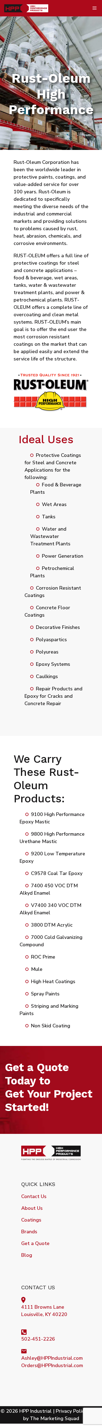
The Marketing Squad (54, 1418)
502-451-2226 (38, 1339)
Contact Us (34, 1196)
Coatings (31, 1220)
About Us (32, 1208)
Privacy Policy (71, 1411)
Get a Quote (35, 1243)
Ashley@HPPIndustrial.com (52, 1358)
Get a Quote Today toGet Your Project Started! (48, 1087)
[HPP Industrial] (27, 8)
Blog (26, 1255)
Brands (29, 1231)
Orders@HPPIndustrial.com (52, 1365)
